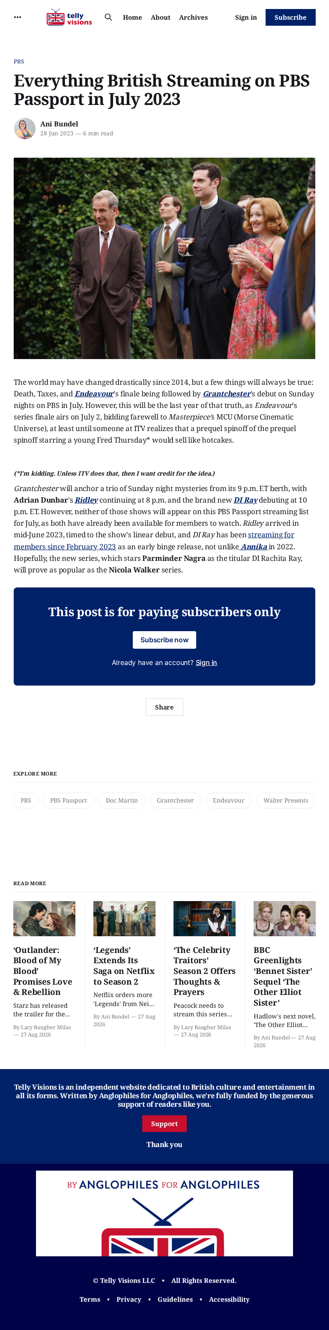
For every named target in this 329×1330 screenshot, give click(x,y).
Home (132, 17)
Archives (193, 17)
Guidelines (175, 1299)
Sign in (246, 17)
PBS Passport (68, 800)
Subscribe (291, 17)
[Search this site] (108, 17)
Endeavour (229, 800)
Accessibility (229, 1299)
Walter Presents (285, 800)
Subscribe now (164, 639)
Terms (90, 1299)
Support (164, 1123)
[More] (17, 17)
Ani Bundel (59, 124)
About (160, 17)
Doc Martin (122, 800)
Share (164, 707)
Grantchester (175, 800)
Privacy (129, 1299)
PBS (19, 61)
